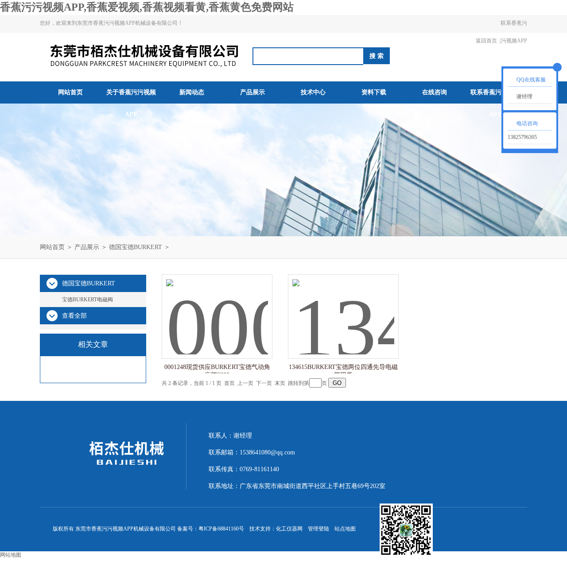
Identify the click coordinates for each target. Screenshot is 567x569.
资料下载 (373, 92)
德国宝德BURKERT (135, 247)
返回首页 (486, 41)
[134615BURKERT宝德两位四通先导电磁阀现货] (343, 307)
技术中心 (313, 92)
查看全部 (74, 315)
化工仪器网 (289, 529)
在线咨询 (434, 92)
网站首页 (70, 92)
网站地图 (10, 555)
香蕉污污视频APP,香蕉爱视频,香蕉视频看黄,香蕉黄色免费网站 (147, 7)
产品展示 (252, 92)
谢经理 (524, 96)
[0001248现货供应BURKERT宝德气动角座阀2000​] (217, 307)
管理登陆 (318, 529)
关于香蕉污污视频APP (131, 103)
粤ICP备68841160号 (221, 529)
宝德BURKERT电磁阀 (87, 299)
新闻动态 (191, 92)
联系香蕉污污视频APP (514, 32)
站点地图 (345, 529)
